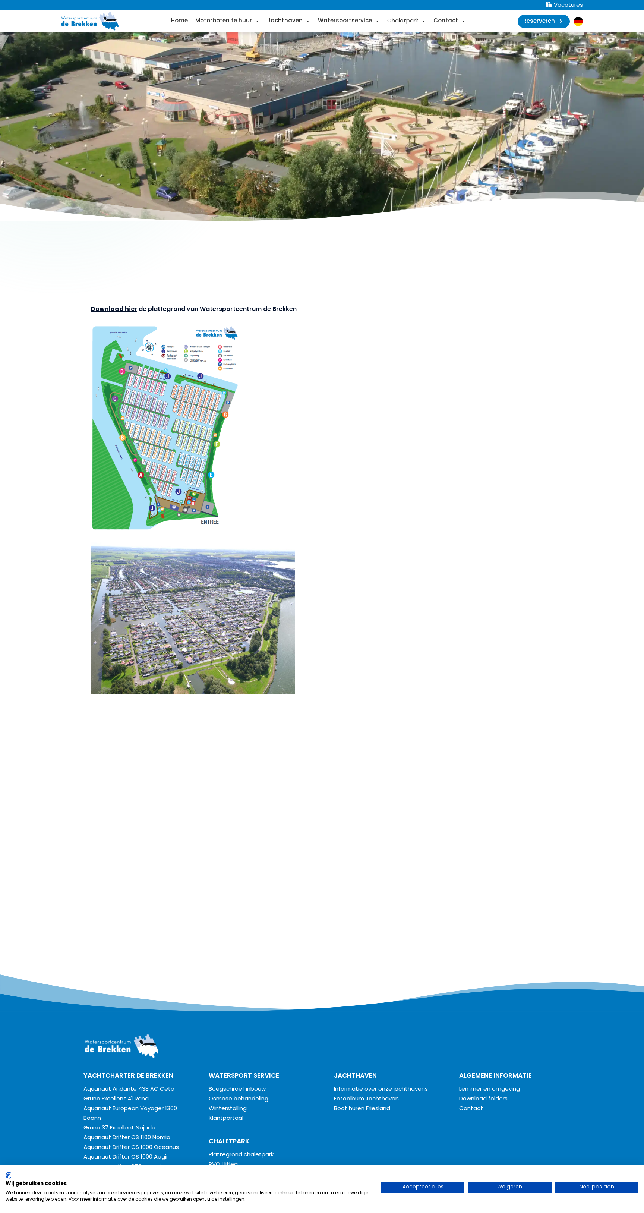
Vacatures (567, 5)
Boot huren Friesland (362, 1109)
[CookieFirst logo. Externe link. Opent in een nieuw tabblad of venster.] (8, 1175)
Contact (445, 21)
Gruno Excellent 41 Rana (116, 1099)
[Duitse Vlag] (578, 21)
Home (179, 21)
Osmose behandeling (238, 1099)
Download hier (114, 309)
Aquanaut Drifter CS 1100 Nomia (126, 1138)
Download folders (483, 1099)
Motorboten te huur (223, 21)
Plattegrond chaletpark (241, 1155)
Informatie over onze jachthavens (381, 1089)
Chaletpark (402, 21)
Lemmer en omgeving (489, 1089)
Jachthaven (285, 21)
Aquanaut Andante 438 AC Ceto (128, 1089)
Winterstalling (228, 1109)
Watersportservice (345, 21)
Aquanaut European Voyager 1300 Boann (130, 1113)
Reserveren (539, 21)
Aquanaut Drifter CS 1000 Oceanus (131, 1147)
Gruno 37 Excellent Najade (119, 1128)
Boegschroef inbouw (237, 1089)
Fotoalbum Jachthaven (366, 1099)
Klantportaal (226, 1118)
